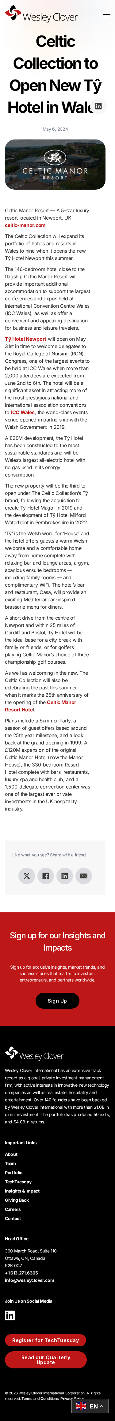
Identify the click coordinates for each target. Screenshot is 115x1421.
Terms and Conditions (40, 1398)
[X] (26, 876)
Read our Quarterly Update (46, 1359)
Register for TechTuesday (45, 1340)
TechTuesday (18, 1181)
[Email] (83, 876)
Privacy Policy (72, 1398)
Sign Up (57, 1001)
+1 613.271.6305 (21, 1272)
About (11, 1154)
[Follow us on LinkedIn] (10, 1322)
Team (10, 1163)
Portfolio (14, 1172)
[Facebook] (45, 876)
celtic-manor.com (25, 225)
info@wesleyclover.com (29, 1280)
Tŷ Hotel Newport (25, 339)
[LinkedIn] (64, 876)
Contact (13, 1218)
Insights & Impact (22, 1190)
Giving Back (17, 1200)
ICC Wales (23, 412)
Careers (13, 1209)
